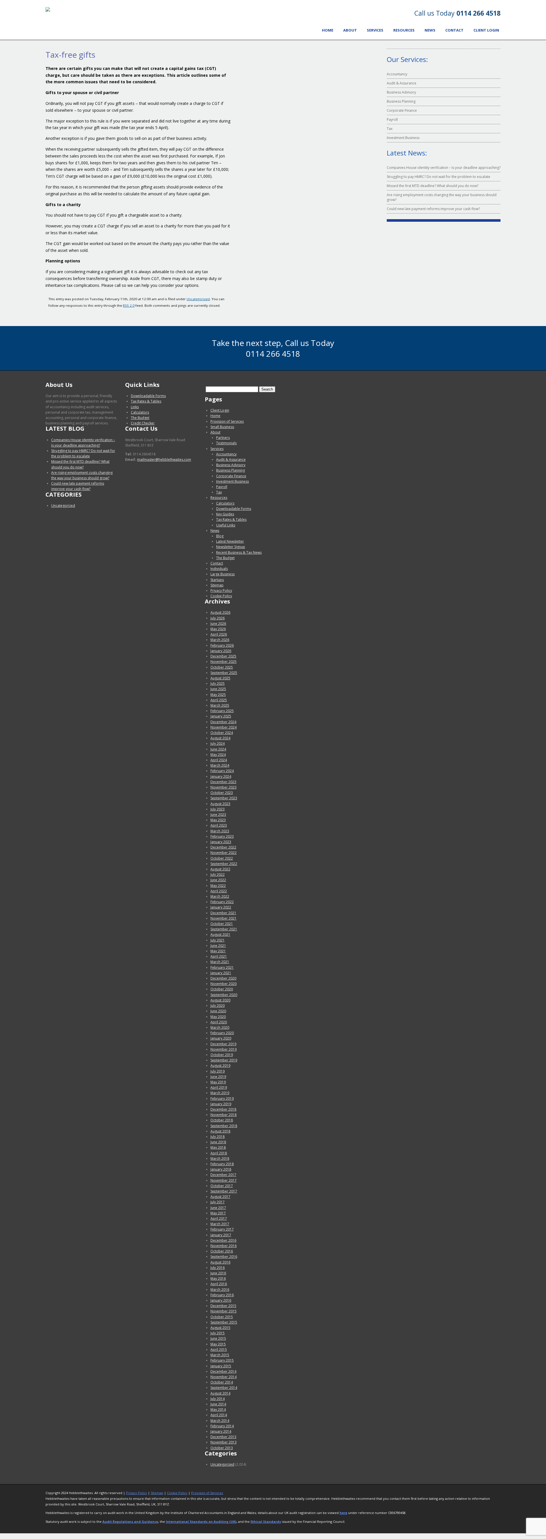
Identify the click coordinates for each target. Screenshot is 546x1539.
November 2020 (223, 983)
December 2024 (223, 721)
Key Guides (225, 514)
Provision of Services (227, 421)
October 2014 (221, 1382)
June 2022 (218, 880)
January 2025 (220, 716)
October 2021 (221, 923)
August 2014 (220, 1393)
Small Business (222, 426)
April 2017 (218, 1218)
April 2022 (218, 891)
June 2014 (218, 1404)
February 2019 (222, 1098)
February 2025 (222, 710)
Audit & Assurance (401, 83)
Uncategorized (198, 299)
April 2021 (218, 956)
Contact (454, 30)
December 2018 (223, 1109)
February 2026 (222, 645)
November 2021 (223, 918)
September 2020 (223, 994)
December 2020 (223, 978)
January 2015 (220, 1366)
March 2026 (219, 639)
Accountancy (397, 74)
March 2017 (219, 1223)
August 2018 (220, 1131)
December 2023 (223, 781)
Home (327, 30)
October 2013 (221, 1447)
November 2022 (223, 852)
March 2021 (219, 961)
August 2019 (220, 1065)
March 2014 (219, 1420)
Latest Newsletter (230, 541)
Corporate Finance (402, 110)
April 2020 (218, 1022)
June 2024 (218, 749)
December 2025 (223, 656)
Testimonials (226, 443)
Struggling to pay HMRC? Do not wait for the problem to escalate (438, 176)
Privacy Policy (221, 590)
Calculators (140, 412)
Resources (404, 30)
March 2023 (219, 831)
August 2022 (220, 869)
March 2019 (219, 1092)
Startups (217, 579)
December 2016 (223, 1240)
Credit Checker (143, 423)
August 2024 (220, 738)
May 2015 (218, 1344)
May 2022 (218, 885)
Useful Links (225, 525)
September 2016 (223, 1256)
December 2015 (223, 1305)
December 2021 (223, 912)
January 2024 (220, 776)
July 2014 (217, 1398)
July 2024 (217, 743)
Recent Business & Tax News (239, 552)
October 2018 (221, 1120)
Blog (220, 536)
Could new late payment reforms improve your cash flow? (433, 208)
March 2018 (219, 1158)
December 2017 (223, 1174)
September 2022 (223, 863)
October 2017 (221, 1185)
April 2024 (218, 760)
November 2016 (223, 1245)
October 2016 (221, 1251)
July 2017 (217, 1202)
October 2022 (221, 858)
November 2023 (223, 787)
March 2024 (219, 765)
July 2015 (217, 1333)
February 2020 (222, 1032)
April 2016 (218, 1283)
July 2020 (217, 1005)
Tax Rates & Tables (146, 401)
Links (135, 407)
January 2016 (220, 1300)
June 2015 (218, 1338)
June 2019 (218, 1076)
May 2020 (218, 1016)
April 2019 (218, 1087)
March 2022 (219, 896)
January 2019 (220, 1104)
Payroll (392, 119)
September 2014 (223, 1387)
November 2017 (223, 1180)
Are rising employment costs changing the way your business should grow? (442, 197)
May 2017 (218, 1213)
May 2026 (218, 629)
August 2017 (220, 1196)
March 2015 (219, 1355)
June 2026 (218, 623)
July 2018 (217, 1136)
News (430, 30)
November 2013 (223, 1442)
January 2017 (220, 1235)
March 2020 (219, 1027)
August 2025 (220, 678)
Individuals (219, 568)
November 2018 (223, 1114)
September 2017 (223, 1191)
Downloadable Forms (148, 395)
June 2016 (218, 1273)
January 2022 (220, 907)
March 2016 (219, 1289)
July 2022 (217, 874)
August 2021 (220, 934)
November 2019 (223, 1049)
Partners (223, 437)
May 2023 (218, 820)
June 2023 (218, 814)
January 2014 (220, 1431)
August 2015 (220, 1327)
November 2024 (223, 727)
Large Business (222, 574)
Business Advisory (401, 92)
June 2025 (218, 688)
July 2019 (217, 1071)
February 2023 (222, 836)
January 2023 (220, 841)
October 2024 (221, 732)
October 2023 (221, 792)
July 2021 (217, 940)
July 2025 (217, 683)
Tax (389, 128)
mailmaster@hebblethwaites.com (164, 459)
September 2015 (223, 1322)
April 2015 (218, 1349)
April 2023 (218, 825)
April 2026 (218, 634)
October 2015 (221, 1316)
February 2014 (222, 1426)
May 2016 (218, 1278)
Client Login (486, 30)
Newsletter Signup (230, 546)
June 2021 (218, 945)
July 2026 (217, 618)
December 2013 (223, 1436)
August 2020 (220, 1000)
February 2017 (222, 1229)
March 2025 (219, 705)
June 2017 (218, 1207)
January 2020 (220, 1038)
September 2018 (223, 1125)
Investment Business (403, 137)
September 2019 (223, 1060)
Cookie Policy (221, 596)
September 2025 (223, 672)
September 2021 (223, 929)
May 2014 (218, 1409)
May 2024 (218, 754)
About (350, 30)
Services (375, 30)
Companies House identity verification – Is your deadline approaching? (443, 167)
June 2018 (218, 1142)
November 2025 (223, 661)
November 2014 (223, 1376)
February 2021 (222, 967)
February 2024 (222, 770)
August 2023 (220, 803)
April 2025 (218, 700)
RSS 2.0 (129, 305)
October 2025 (221, 667)
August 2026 (220, 612)
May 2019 (218, 1082)
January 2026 (220, 650)
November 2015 (223, 1311)
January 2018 (220, 1169)
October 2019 (221, 1054)
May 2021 (218, 951)
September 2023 (223, 798)
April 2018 (218, 1153)
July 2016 (217, 1267)
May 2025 (218, 694)
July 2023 (217, 809)
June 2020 (218, 1011)
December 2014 (223, 1371)
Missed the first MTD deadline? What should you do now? (432, 185)
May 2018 (218, 1147)
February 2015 (222, 1360)
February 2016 (222, 1295)
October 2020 (221, 989)
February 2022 (222, 901)
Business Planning (401, 101)
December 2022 (223, 847)
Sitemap (217, 585)
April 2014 (218, 1415)
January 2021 (220, 972)
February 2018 (222, 1163)
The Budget (140, 417)
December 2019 (223, 1044)
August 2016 (220, 1262)
